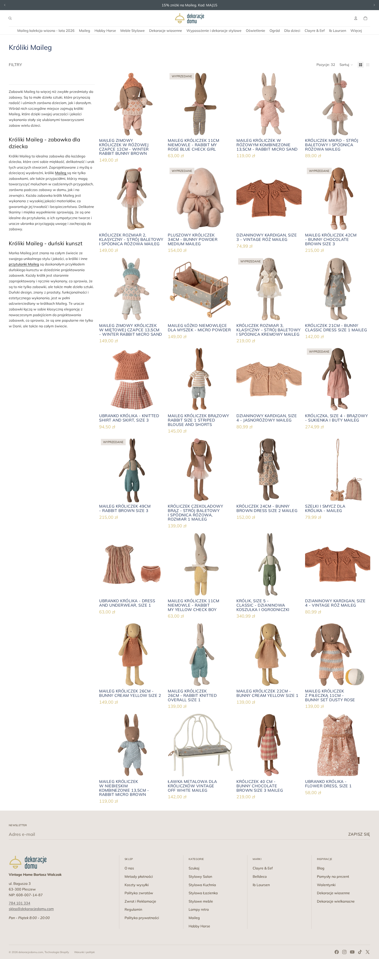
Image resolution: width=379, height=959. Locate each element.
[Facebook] (336, 952)
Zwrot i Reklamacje (140, 901)
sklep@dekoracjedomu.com (31, 909)
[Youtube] (352, 952)
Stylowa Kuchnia (202, 885)
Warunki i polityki (84, 952)
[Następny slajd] (374, 5)
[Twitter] (367, 952)
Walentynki (326, 885)
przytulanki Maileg (24, 264)
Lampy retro (199, 909)
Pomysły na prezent (333, 876)
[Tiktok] (360, 952)
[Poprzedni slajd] (5, 5)
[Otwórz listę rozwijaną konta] (356, 18)
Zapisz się (359, 834)
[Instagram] (344, 952)
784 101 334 (19, 903)
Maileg (61, 173)
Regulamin (133, 909)
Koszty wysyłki (137, 885)
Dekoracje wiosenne (333, 893)
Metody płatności (139, 876)
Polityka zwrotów (139, 893)
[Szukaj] (10, 18)
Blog (320, 868)
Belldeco (260, 876)
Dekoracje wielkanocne (336, 901)
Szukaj (194, 868)
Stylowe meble (201, 901)
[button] (346, 65)
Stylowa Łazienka (203, 893)
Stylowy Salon (200, 876)
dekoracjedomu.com (30, 952)
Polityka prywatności (142, 918)
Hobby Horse (199, 926)
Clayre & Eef (263, 868)
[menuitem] (356, 30)
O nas (129, 868)
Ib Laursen (261, 885)
